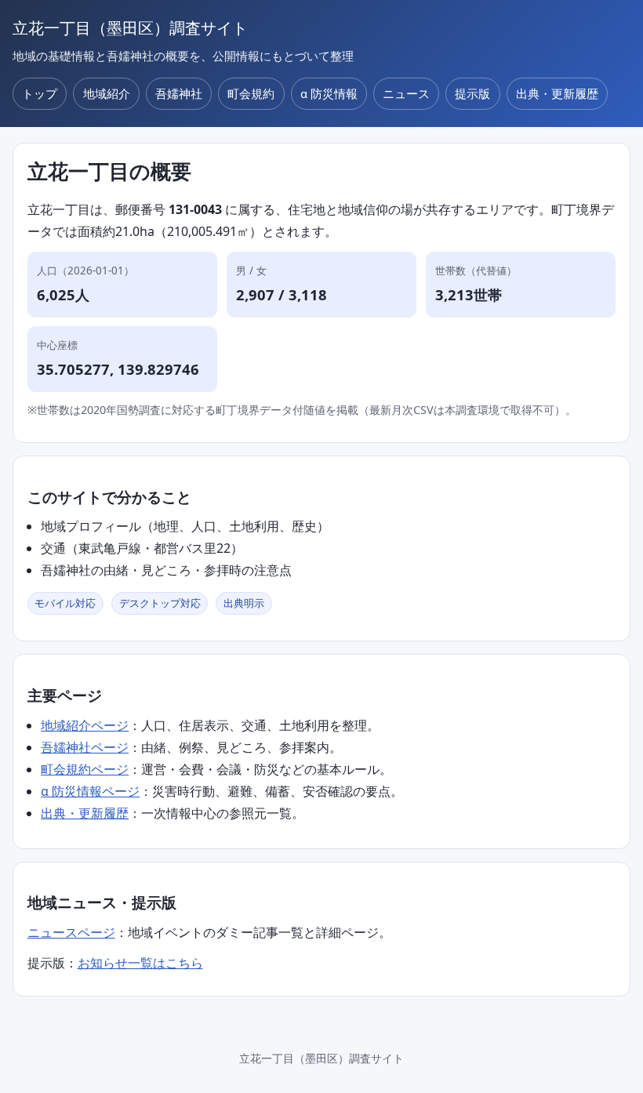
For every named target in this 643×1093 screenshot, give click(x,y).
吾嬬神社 (178, 93)
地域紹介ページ (85, 725)
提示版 (472, 93)
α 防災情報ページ (90, 791)
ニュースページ (71, 932)
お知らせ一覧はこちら (140, 962)
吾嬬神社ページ (85, 747)
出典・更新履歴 (557, 93)
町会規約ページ (85, 769)
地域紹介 (106, 93)
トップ (39, 93)
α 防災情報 (329, 93)
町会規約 (250, 93)
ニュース (406, 93)
